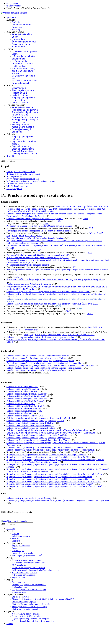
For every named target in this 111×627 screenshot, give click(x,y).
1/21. (23, 209)
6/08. (90, 327)
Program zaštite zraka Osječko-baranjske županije (27, 265)
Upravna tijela (18, 39)
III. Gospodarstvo (20, 61)
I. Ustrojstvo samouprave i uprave (20, 171)
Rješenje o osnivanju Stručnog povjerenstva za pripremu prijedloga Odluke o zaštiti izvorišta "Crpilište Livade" (53, 481)
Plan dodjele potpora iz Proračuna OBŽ (23, 91)
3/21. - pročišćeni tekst (35, 209)
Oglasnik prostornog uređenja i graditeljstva (23, 147)
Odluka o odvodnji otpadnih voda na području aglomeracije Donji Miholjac (38, 435)
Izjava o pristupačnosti (10, 516)
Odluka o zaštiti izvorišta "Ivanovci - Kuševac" (26, 394)
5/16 (74, 206)
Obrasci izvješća (20, 102)
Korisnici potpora (20, 95)
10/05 (39, 250)
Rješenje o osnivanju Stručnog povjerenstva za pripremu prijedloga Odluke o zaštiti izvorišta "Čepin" (49, 484)
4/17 (101, 233)
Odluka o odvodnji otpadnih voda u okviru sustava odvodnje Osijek (38, 418)
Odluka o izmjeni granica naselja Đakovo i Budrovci (28, 498)
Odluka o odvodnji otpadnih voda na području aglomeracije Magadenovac (38, 437)
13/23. (16, 277)
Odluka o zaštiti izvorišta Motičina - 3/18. (24, 411)
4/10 (63, 206)
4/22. (27, 235)
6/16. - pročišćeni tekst (87, 206)
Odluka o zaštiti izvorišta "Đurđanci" (22, 386)
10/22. (33, 235)
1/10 (31, 334)
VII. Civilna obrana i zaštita (24, 81)
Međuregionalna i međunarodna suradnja (23, 125)
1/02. (58, 206)
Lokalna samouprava (22, 25)
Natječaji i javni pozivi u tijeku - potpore (23, 99)
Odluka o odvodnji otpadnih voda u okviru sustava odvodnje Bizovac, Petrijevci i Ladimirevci (50, 433)
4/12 (96, 233)
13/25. (30, 211)
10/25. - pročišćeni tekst (16, 211)
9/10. (101, 327)
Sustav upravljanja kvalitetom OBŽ (21, 45)
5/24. (39, 235)
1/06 (26, 334)
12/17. (64, 334)
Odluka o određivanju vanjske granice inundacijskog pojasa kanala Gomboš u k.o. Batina (44, 447)
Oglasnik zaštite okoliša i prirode (26, 616)
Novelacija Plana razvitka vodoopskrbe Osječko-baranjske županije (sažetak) (39, 231)
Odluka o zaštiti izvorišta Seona (19, 413)
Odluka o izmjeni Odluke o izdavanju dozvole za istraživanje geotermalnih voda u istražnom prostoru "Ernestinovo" (56, 294)
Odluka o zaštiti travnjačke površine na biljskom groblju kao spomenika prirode (40, 360)
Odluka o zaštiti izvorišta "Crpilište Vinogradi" (26, 396)
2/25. (91, 228)
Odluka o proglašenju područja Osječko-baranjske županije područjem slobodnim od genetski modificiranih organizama (57, 500)
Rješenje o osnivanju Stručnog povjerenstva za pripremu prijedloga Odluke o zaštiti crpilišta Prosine (49, 476)
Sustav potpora (19, 88)
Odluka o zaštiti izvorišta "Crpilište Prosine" (25, 401)
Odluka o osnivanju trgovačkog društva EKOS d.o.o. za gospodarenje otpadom (40, 337)
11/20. (21, 235)
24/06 (85, 218)
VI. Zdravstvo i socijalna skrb (19, 184)
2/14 (15, 330)
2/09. (95, 327)
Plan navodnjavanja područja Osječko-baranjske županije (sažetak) (34, 238)
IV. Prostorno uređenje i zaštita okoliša (23, 64)
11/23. (58, 221)
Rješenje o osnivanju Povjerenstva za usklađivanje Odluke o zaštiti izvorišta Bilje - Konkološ (46, 455)
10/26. (69, 311)
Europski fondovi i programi (25, 117)
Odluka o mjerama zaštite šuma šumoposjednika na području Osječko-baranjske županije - (45, 368)
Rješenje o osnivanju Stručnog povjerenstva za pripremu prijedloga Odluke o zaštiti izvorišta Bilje (48, 457)
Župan (15, 37)
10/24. (76, 209)
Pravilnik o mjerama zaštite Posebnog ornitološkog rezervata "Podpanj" (36, 358)
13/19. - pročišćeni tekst (84, 334)
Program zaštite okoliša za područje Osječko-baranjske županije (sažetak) (37, 255)
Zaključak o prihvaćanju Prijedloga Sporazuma (28, 284)
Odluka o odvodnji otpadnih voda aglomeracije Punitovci (30, 428)
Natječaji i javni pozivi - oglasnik (26, 614)
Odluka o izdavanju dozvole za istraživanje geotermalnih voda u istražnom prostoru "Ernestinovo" (48, 291)
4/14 (92, 452)
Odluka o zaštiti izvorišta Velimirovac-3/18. (24, 416)
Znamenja (17, 27)
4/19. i (71, 334)
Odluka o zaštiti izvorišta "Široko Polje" (23, 389)
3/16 (69, 206)
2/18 (8, 235)
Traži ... (4, 161)
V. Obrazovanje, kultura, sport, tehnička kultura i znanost (23, 71)
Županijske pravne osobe (24, 42)
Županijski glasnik (20, 83)
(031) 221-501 (12, 3)
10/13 (37, 334)
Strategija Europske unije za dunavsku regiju (25, 120)
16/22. (49, 209)
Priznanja (16, 29)
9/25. (104, 209)
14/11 (8, 330)
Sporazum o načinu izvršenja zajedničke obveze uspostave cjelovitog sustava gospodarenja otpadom (55, 279)
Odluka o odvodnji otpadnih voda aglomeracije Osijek (29, 423)
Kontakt (10, 156)
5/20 (100, 206)
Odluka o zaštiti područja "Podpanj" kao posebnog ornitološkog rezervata (37, 356)
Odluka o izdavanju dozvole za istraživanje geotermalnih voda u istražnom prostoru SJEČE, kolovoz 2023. (52, 304)
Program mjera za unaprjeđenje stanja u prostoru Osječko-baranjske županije (39, 226)
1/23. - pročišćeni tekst (63, 209)
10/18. (14, 235)
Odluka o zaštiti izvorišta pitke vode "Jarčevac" (26, 399)
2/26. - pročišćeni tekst (44, 211)
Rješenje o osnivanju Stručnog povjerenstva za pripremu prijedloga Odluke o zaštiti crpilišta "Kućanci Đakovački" (55, 486)
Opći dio (16, 22)
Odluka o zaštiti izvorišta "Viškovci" (22, 391)
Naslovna (11, 17)
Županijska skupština (22, 34)
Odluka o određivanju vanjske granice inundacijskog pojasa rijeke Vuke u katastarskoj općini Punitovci (50, 450)
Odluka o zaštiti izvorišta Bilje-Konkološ (23, 408)
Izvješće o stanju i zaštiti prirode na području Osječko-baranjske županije (37, 370)
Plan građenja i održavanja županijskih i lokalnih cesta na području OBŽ (25, 112)
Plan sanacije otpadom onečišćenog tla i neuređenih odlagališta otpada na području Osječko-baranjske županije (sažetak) (57, 270)
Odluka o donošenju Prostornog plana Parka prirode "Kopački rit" (34, 218)
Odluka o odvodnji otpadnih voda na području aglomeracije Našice (35, 420)
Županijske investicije (22, 107)
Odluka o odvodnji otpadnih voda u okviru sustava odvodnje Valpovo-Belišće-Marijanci (47, 430)
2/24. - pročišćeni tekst (91, 209)
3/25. (90, 253)
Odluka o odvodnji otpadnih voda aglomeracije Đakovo (30, 425)
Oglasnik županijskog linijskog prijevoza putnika (24, 152)
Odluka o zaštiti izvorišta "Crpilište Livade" (25, 406)
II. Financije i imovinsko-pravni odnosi (23, 57)
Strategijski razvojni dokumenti (21, 130)
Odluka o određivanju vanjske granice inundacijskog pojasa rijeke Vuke (37, 440)
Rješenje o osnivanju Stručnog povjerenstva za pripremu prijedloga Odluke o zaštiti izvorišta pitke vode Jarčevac (54, 474)
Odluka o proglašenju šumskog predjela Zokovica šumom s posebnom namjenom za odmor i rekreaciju (50, 365)
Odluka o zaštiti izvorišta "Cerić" (20, 403)
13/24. (58, 306)
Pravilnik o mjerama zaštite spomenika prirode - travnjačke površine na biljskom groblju (43, 363)
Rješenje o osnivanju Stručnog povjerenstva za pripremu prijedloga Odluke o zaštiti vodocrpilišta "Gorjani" (52, 479)
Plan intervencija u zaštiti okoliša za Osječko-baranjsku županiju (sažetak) (37, 257)
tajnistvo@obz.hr (13, 6)
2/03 (90, 233)
